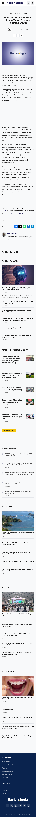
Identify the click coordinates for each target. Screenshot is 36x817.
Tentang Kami (6, 761)
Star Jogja (5, 793)
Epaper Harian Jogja (15, 213)
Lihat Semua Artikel (8, 430)
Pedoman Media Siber (8, 764)
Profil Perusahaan (7, 771)
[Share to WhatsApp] (24, 226)
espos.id (4, 787)
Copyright (5, 768)
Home (10, 13)
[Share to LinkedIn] (28, 226)
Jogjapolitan (18, 13)
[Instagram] (16, 805)
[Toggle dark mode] (32, 3)
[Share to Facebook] (16, 226)
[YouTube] (20, 805)
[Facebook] (7, 805)
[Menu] (3, 3)
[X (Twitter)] (11, 805)
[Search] (28, 3)
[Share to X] (20, 226)
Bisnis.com (5, 790)
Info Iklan (5, 777)
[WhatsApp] (28, 805)
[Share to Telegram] (32, 226)
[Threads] (24, 805)
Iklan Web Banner (7, 774)
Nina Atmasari (12, 233)
